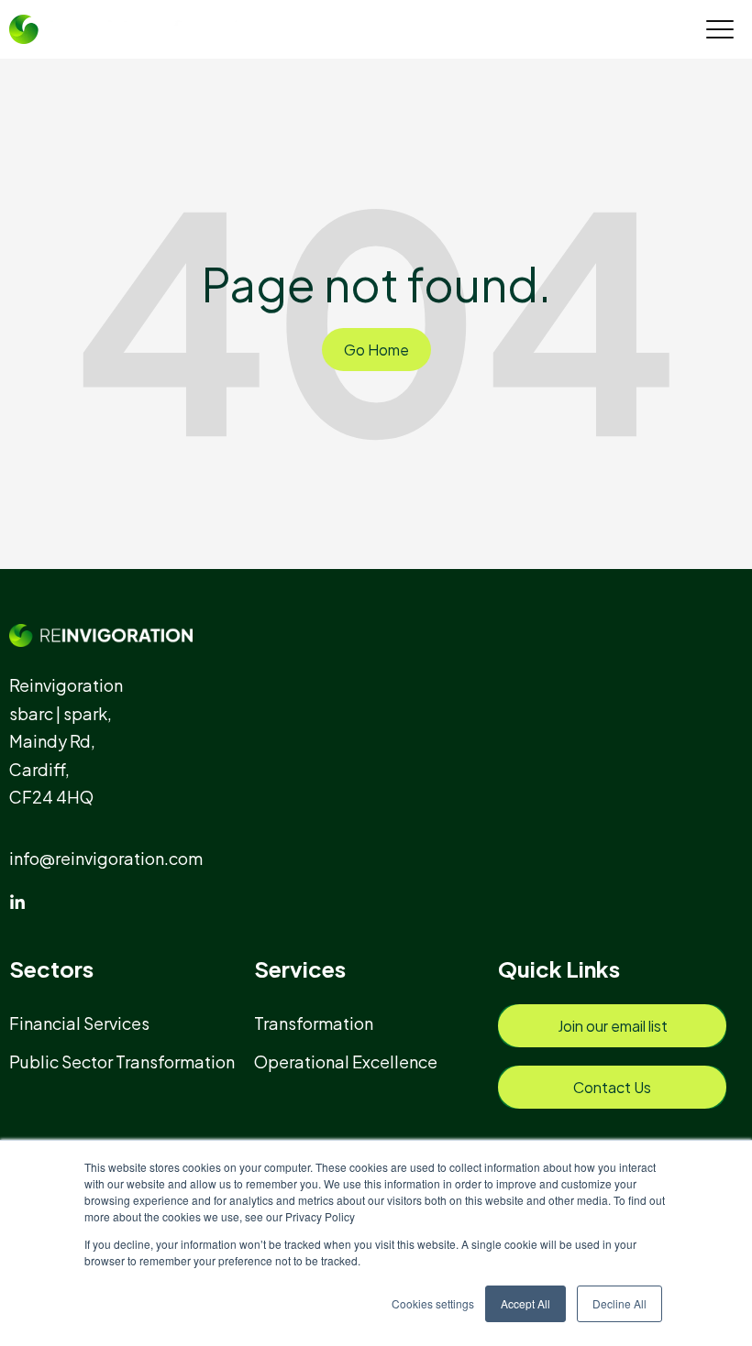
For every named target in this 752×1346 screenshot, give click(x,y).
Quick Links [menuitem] (559, 968)
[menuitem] (87, 1023)
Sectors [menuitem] (51, 968)
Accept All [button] (525, 1303)
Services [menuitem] (300, 968)
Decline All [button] (619, 1303)
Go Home (376, 349)
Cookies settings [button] (433, 1303)
